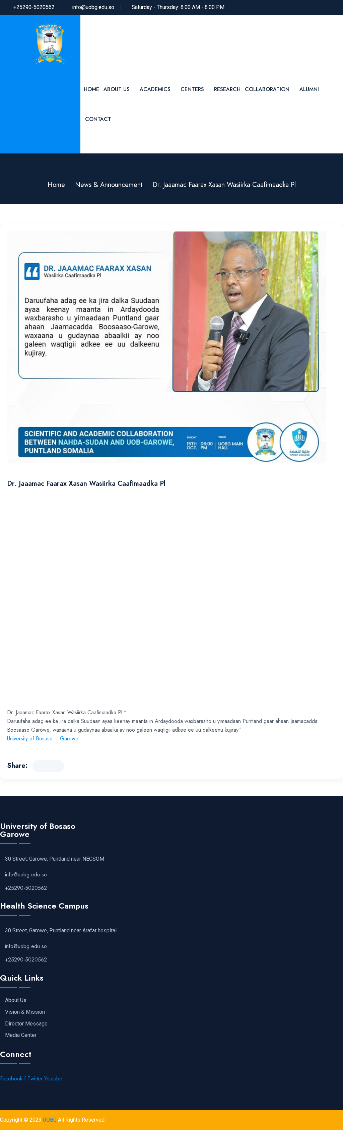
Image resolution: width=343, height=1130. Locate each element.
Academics (155, 89)
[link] (42, 738)
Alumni (309, 89)
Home (91, 89)
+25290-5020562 (34, 7)
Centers (192, 89)
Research (227, 89)
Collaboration (267, 89)
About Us (117, 89)
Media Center (21, 1035)
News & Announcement (109, 185)
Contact (98, 119)
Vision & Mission (25, 1012)
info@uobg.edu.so (93, 7)
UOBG (50, 1120)
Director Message (26, 1024)
